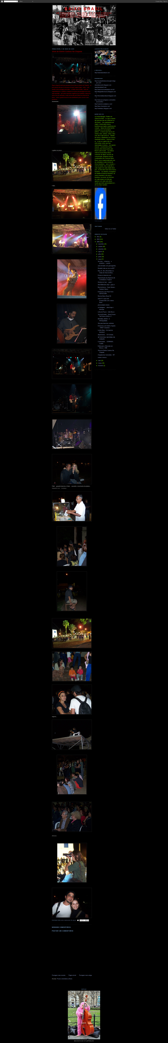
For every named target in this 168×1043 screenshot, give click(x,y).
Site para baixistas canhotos (106, 323)
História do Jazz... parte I (105, 282)
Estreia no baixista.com (104, 275)
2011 (98, 236)
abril (99, 360)
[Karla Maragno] (100, 219)
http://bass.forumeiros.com (102, 106)
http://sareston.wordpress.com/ (103, 104)
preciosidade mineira (103, 305)
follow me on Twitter (110, 229)
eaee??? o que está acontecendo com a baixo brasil (106, 300)
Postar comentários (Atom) (64, 979)
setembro (101, 249)
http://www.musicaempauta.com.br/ (105, 89)
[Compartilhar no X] (84, 920)
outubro (100, 246)
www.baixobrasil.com (100, 87)
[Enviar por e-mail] (81, 920)
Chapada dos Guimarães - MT (106, 355)
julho (99, 254)
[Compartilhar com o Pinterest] (88, 920)
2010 (98, 239)
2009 (98, 241)
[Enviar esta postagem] (78, 920)
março (100, 363)
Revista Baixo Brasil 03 (104, 296)
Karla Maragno (98, 186)
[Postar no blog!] (82, 920)
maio (99, 259)
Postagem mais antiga (85, 975)
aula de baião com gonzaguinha (107, 265)
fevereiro (101, 365)
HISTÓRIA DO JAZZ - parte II (106, 284)
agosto (100, 251)
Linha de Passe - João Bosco (106, 312)
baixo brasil (84, 9)
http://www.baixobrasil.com (102, 72)
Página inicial (72, 975)
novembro (101, 244)
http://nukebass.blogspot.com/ (103, 108)
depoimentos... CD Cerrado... (106, 334)
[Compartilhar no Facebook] (86, 920)
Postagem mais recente (58, 975)
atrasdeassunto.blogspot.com (103, 85)
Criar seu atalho (98, 220)
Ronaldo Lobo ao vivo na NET (106, 268)
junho (100, 256)
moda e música (102, 357)
